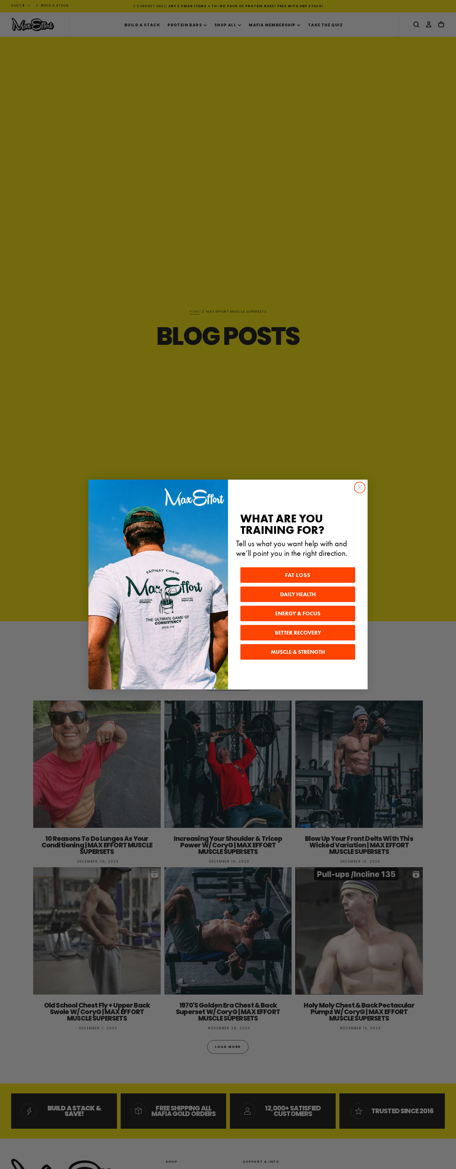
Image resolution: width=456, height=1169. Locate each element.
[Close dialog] (359, 487)
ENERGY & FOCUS (297, 613)
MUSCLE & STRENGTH (298, 651)
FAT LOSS (298, 575)
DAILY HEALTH (298, 594)
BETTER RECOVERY (298, 632)
